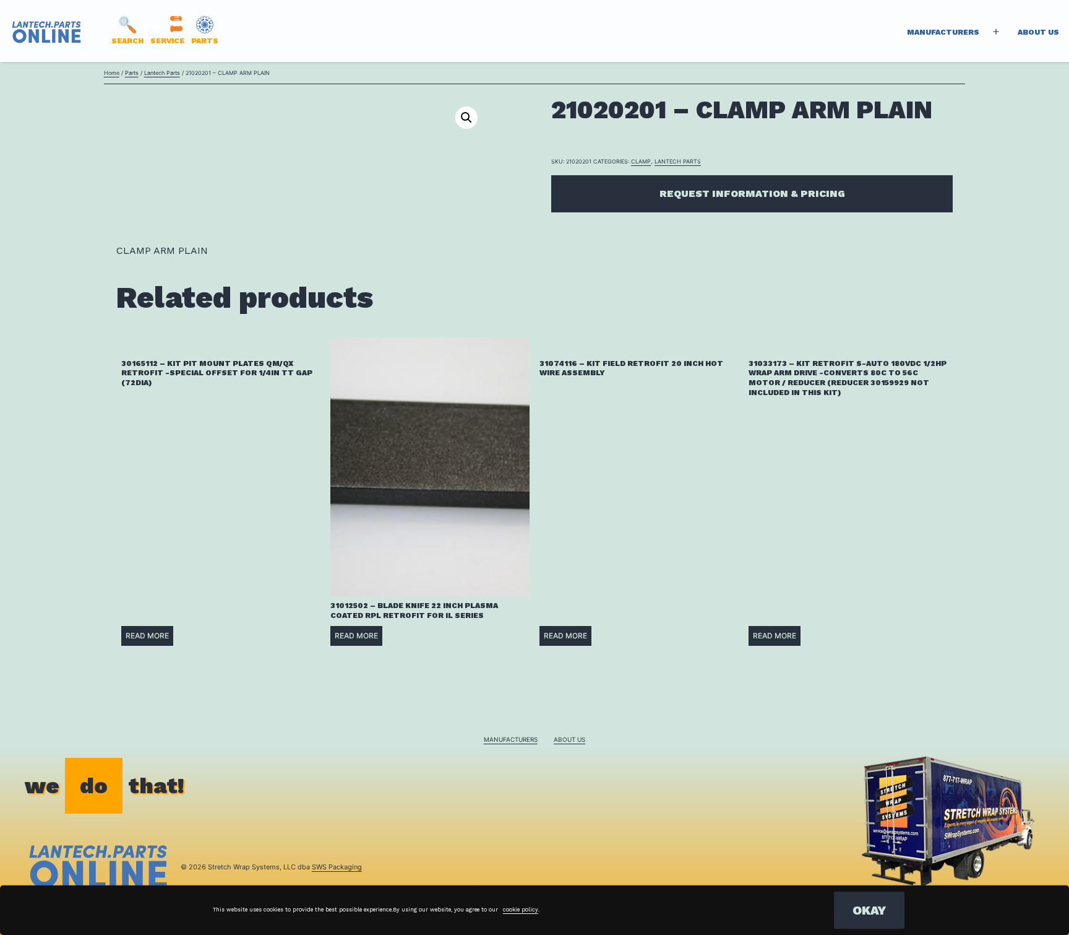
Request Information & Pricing (752, 193)
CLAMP (641, 161)
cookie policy (520, 910)
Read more (147, 635)
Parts (132, 72)
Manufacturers (943, 32)
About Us (1038, 32)
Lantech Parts (162, 72)
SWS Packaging (337, 867)
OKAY (869, 910)
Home (111, 72)
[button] (466, 118)
